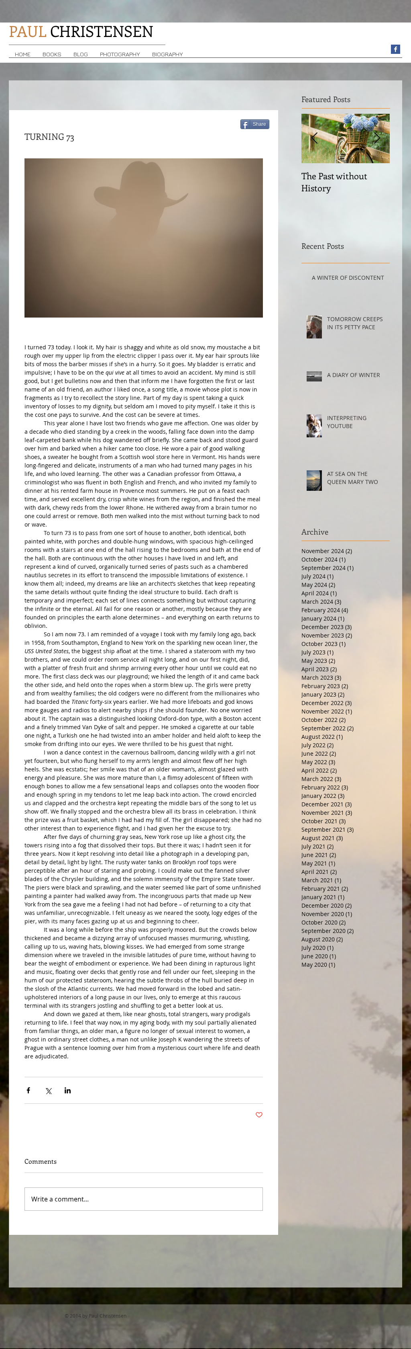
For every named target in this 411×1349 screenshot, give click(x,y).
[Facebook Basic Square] (395, 49)
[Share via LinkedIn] (67, 1090)
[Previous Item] (314, 138)
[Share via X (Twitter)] (48, 1090)
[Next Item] (376, 138)
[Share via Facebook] (28, 1090)
